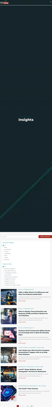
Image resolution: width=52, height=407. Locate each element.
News (5, 255)
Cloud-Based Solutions (10, 270)
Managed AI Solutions (9, 279)
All (5, 245)
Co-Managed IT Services (10, 272)
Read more (22, 301)
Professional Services (9, 283)
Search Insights (45, 236)
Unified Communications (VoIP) (12, 285)
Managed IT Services (9, 281)
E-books (6, 251)
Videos (6, 257)
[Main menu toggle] (50, 1)
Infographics (7, 253)
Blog (5, 247)
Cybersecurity (7, 274)
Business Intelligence (9, 268)
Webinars (6, 259)
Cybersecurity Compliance (11, 276)
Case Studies (7, 249)
